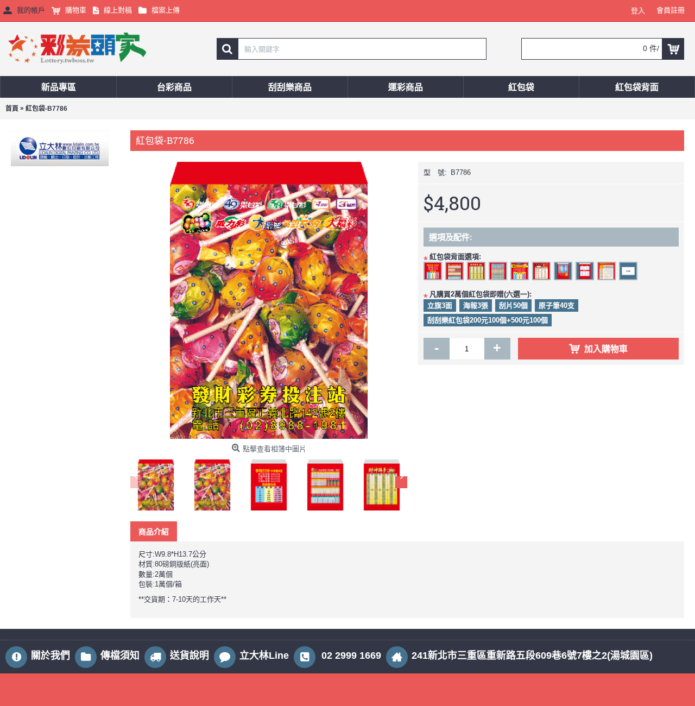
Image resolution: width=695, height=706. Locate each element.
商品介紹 (153, 531)
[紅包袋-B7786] (268, 300)
